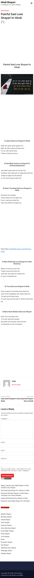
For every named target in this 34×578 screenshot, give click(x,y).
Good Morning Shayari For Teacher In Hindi (15, 490)
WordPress (12, 575)
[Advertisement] (17, 44)
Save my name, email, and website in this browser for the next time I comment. (16, 469)
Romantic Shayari (6, 542)
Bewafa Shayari (6, 514)
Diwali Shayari (5, 519)
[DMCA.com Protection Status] (6, 479)
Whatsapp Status (6, 550)
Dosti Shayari (5, 522)
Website (4, 458)
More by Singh (16, 384)
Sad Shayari (5, 10)
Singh (14, 381)
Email (3, 450)
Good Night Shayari (7, 531)
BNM (21, 575)
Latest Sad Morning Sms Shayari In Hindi (14, 498)
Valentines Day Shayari (8, 548)
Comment (5, 419)
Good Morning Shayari (8, 528)
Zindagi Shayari (6, 553)
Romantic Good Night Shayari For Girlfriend (15, 501)
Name (3, 442)
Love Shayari (5, 536)
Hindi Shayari (8, 2)
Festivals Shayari (6, 525)
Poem (3, 539)
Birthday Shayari (6, 517)
